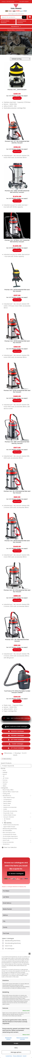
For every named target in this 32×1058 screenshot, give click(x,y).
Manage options (16, 1052)
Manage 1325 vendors (8, 1038)
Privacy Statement (17, 1056)
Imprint (24, 1056)
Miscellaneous (15, 26)
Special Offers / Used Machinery (16, 30)
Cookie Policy (9, 1056)
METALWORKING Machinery (5, 21)
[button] (29, 953)
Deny (16, 1048)
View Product (17, 98)
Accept (16, 1043)
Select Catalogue (8, 938)
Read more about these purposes (22, 1038)
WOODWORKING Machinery (21, 21)
